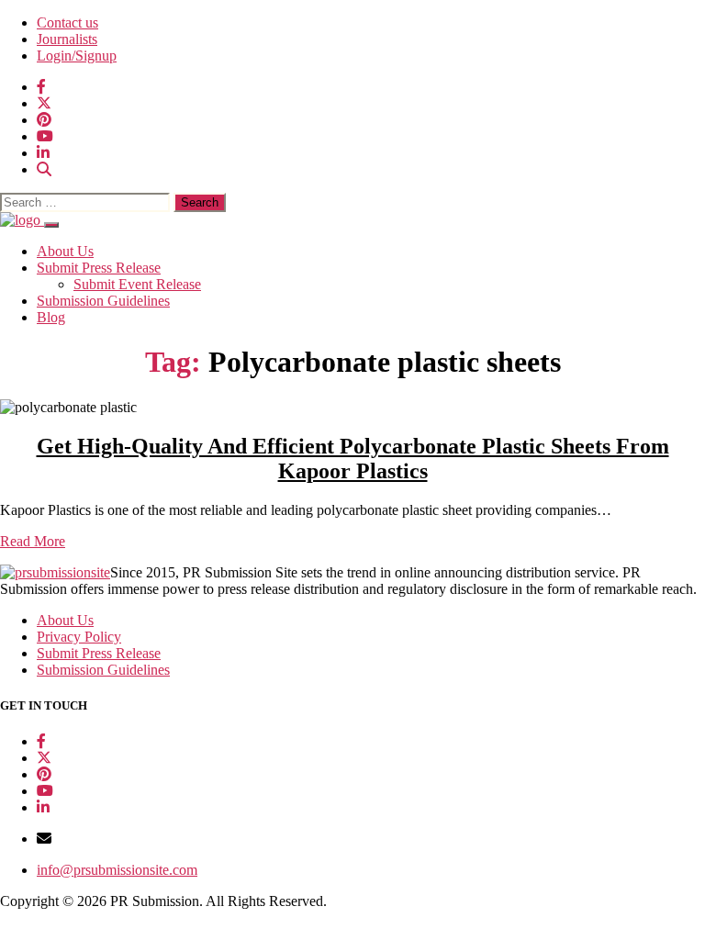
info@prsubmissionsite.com (117, 870)
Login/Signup (77, 55)
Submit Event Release (137, 284)
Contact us (67, 22)
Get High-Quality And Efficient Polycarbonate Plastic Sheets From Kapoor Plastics (353, 458)
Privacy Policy (79, 636)
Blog (51, 317)
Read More (32, 541)
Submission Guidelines (103, 300)
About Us (65, 251)
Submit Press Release (99, 267)
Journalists (67, 39)
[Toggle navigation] (51, 225)
